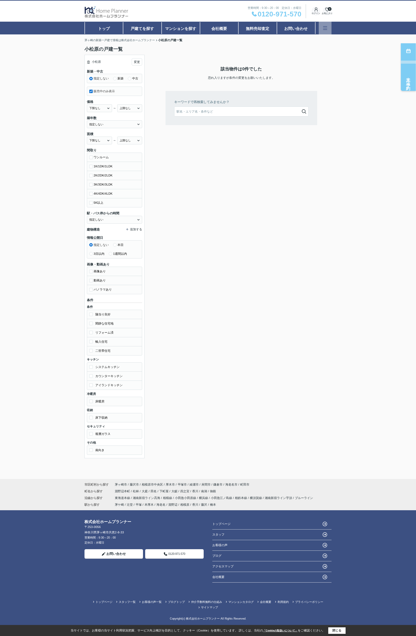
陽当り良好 (102, 314)
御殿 (213, 491)
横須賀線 (256, 498)
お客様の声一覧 (152, 602)
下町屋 (164, 491)
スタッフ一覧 (127, 602)
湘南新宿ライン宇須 (279, 498)
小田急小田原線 (186, 498)
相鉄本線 (241, 498)
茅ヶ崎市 (121, 484)
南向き (99, 450)
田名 (154, 491)
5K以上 (98, 202)
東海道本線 (123, 498)
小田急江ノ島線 (222, 498)
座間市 (206, 484)
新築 (120, 78)
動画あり (100, 280)
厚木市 (170, 484)
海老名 (161, 504)
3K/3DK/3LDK (103, 184)
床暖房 (99, 401)
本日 (120, 245)
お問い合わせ (296, 28)
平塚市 (182, 484)
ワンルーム (101, 157)
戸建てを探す (142, 28)
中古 (135, 78)
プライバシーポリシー (309, 602)
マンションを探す (180, 28)
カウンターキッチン (109, 376)
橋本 (213, 504)
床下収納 (101, 417)
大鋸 (174, 491)
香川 (195, 491)
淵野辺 (172, 504)
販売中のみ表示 (104, 91)
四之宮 (185, 491)
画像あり (100, 271)
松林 (136, 491)
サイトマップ (209, 607)
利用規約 (283, 602)
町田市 (244, 484)
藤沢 (204, 504)
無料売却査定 (257, 28)
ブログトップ (176, 602)
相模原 (184, 504)
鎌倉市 (218, 484)
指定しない (101, 78)
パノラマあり (103, 289)
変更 (137, 62)
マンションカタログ (241, 602)
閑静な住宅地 (104, 323)
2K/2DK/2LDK (103, 175)
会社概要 (219, 28)
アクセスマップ (223, 566)
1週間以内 (120, 253)
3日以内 (99, 253)
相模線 (168, 498)
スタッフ (218, 534)
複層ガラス (102, 434)
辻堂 (130, 504)
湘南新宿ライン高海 (147, 498)
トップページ (221, 524)
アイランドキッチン (109, 385)
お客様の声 (220, 545)
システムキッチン (107, 367)
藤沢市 (134, 484)
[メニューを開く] (325, 28)
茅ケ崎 (119, 504)
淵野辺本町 (123, 491)
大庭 (145, 491)
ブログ (216, 555)
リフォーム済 (104, 332)
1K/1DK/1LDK (103, 166)
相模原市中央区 (152, 484)
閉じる (336, 630)
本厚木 (149, 504)
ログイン (316, 13)
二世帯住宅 (102, 350)
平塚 (139, 504)
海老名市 (231, 484)
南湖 (204, 491)
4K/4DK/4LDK (103, 193)
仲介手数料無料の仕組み (206, 602)
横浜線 (204, 498)
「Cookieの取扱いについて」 (280, 630)
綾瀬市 (194, 484)
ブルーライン (304, 498)
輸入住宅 (101, 341)
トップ (104, 28)
